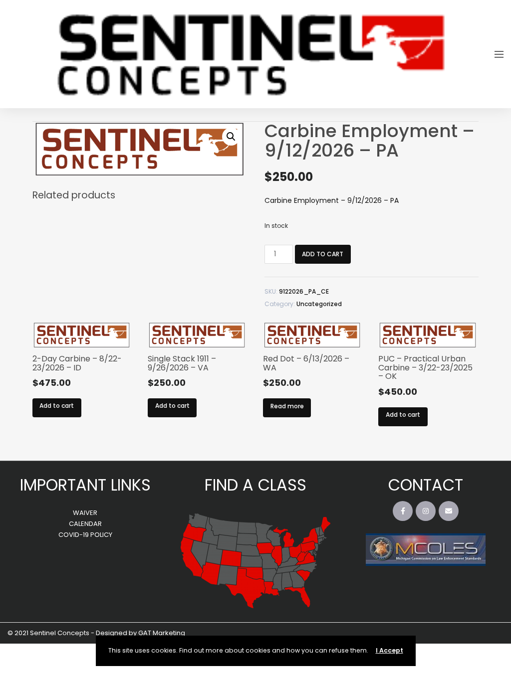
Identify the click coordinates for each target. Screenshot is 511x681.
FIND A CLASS (255, 485)
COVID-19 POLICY (85, 534)
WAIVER (85, 512)
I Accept (389, 650)
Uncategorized (319, 304)
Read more (287, 406)
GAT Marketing (161, 633)
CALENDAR (85, 523)
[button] (231, 137)
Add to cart (322, 254)
